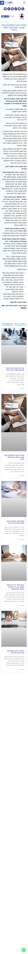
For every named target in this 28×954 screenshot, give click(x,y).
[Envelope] (19, 8)
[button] (2, 3)
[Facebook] (12, 8)
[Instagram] (8, 8)
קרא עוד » (21, 388)
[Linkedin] (5, 8)
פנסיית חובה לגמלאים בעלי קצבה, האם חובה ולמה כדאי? (14, 457)
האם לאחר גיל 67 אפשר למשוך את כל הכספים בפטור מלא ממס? (15, 587)
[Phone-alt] (22, 8)
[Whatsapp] (15, 8)
